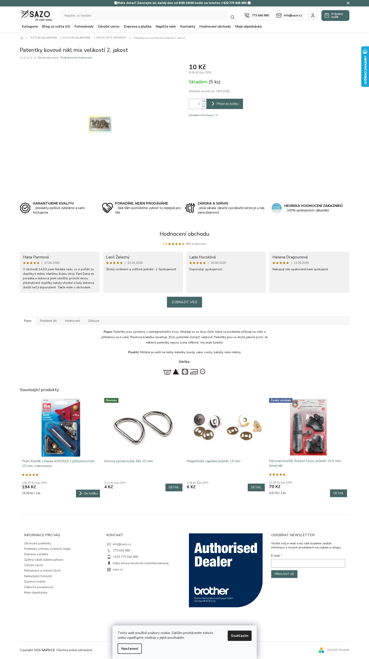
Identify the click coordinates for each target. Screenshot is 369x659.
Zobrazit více (184, 302)
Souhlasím (239, 635)
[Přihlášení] (312, 15)
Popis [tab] (27, 321)
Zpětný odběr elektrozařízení (43, 560)
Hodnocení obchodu (184, 234)
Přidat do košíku (227, 104)
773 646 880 (121, 550)
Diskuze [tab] (94, 321)
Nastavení (129, 648)
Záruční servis (33, 565)
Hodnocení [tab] (72, 321)
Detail (174, 487)
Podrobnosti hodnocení (76, 58)
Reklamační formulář (38, 576)
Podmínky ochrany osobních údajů (47, 549)
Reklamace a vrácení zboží (42, 570)
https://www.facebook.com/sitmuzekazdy (141, 563)
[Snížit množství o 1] (204, 106)
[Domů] (23, 38)
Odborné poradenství (38, 587)
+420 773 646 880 (125, 557)
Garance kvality (34, 581)
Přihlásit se (284, 574)
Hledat (234, 17)
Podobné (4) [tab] (48, 321)
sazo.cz (118, 569)
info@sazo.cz (122, 544)
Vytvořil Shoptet (338, 650)
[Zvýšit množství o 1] (204, 101)
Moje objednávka (35, 592)
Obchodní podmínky (37, 543)
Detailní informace (201, 115)
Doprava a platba (36, 554)
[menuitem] (30, 26)
